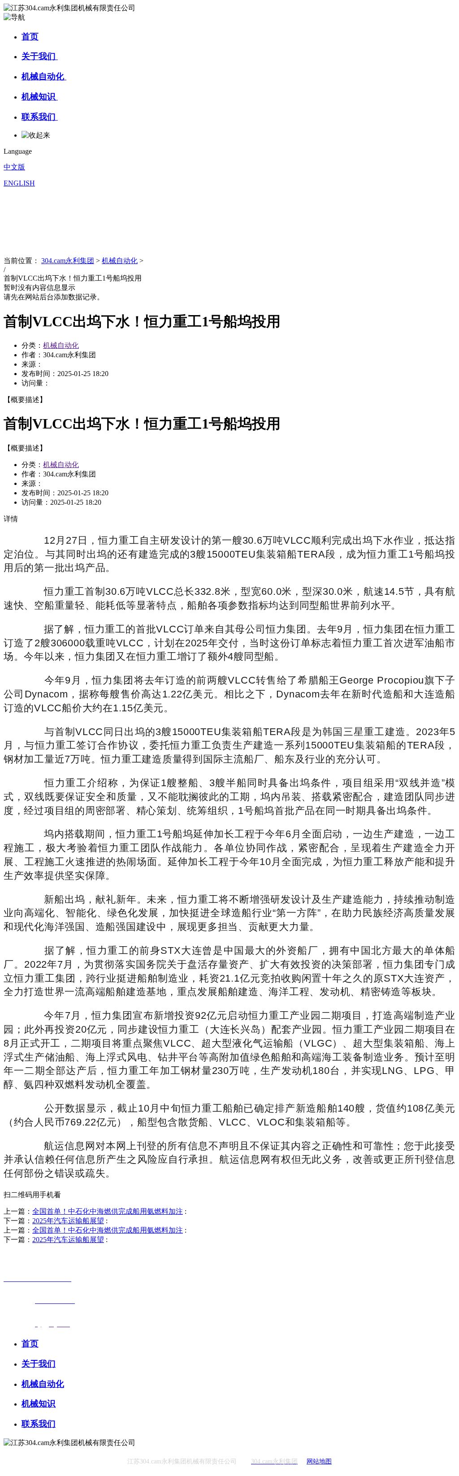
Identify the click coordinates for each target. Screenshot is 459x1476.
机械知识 (40, 96)
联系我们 (40, 116)
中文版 (14, 167)
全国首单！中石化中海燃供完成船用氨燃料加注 (107, 1211)
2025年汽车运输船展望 (68, 1221)
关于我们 (40, 56)
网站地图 (319, 1461)
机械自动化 (44, 76)
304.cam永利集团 (67, 260)
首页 (30, 36)
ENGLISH (19, 183)
